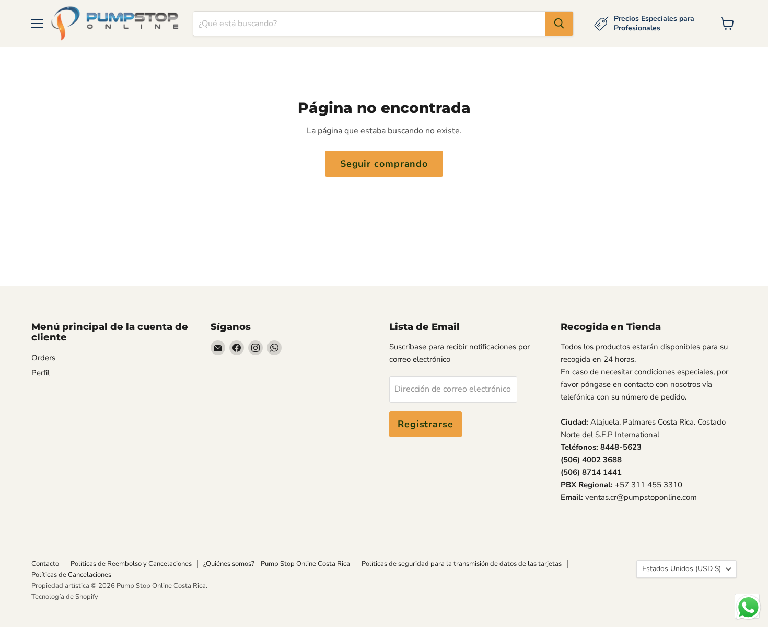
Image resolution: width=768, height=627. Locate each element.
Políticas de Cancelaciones (71, 574)
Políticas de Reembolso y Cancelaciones (131, 563)
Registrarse (425, 424)
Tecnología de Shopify (64, 596)
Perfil (40, 373)
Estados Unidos (681, 569)
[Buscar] (559, 24)
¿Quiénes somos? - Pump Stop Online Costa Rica (276, 563)
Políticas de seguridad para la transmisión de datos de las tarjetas (462, 563)
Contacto (45, 563)
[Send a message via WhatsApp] (748, 607)
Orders (43, 357)
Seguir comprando (384, 163)
